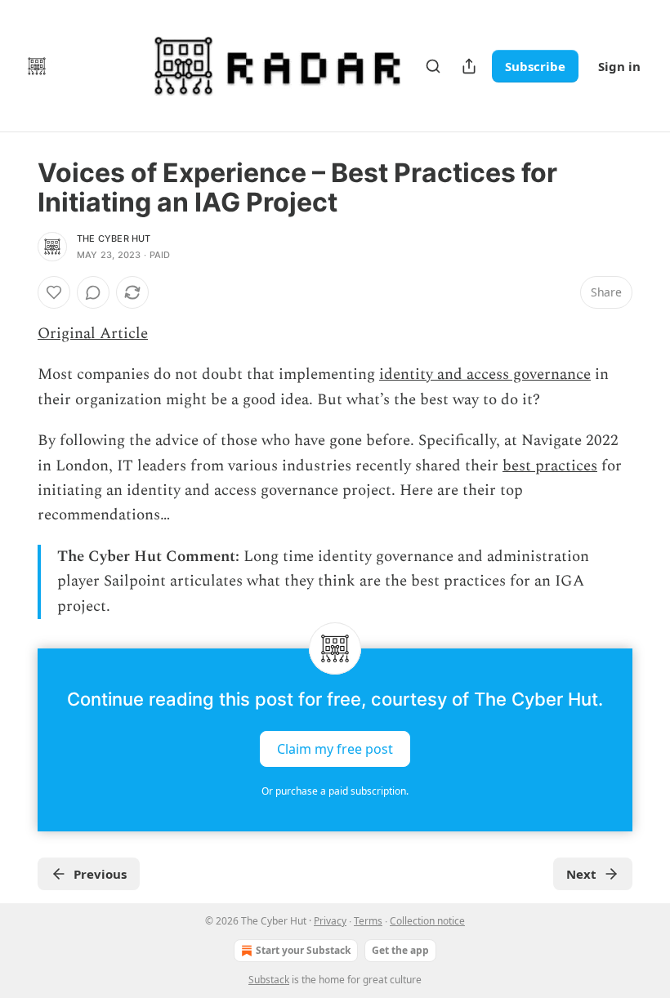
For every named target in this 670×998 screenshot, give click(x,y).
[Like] (54, 292)
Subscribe (535, 66)
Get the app (400, 950)
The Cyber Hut (114, 238)
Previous (100, 874)
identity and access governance (485, 374)
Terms (368, 921)
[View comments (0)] (93, 292)
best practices (549, 466)
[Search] (433, 66)
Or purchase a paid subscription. (335, 791)
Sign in (619, 66)
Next (581, 874)
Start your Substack (303, 950)
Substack (268, 980)
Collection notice (427, 921)
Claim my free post (335, 749)
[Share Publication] (469, 66)
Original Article (93, 333)
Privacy (330, 921)
